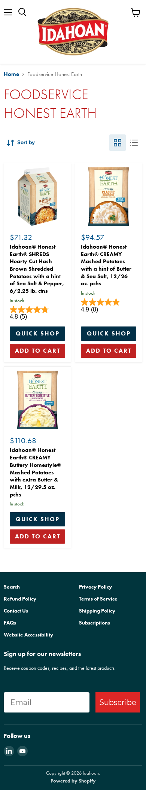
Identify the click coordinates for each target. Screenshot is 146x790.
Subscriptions (94, 622)
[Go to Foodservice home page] (73, 32)
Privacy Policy (95, 586)
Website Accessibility (28, 634)
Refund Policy (20, 598)
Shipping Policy (97, 610)
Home (11, 74)
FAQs (10, 622)
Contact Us (16, 610)
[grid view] (117, 142)
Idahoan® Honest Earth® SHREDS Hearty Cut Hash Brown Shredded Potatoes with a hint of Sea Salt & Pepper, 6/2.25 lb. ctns (37, 269)
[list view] (134, 142)
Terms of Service (98, 598)
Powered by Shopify (73, 781)
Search (12, 586)
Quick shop (38, 333)
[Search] (22, 12)
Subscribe (117, 702)
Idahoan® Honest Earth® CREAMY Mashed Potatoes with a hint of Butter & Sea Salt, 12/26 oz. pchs (106, 265)
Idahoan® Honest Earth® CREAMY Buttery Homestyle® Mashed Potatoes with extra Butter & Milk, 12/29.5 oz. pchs (35, 472)
